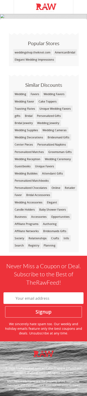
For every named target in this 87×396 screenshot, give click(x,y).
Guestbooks (23, 166)
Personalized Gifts (49, 116)
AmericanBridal (65, 52)
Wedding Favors (54, 94)
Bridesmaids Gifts (54, 231)
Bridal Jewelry (24, 123)
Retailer (70, 188)
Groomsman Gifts (60, 152)
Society (19, 238)
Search (19, 245)
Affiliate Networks (27, 231)
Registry (33, 245)
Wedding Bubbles (26, 173)
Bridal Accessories (38, 195)
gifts (17, 116)
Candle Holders (25, 210)
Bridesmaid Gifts (58, 137)
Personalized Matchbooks (32, 181)
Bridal (28, 116)
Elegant (52, 202)
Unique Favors (44, 166)
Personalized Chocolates (31, 188)
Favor (18, 195)
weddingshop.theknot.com (32, 52)
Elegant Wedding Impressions (34, 60)
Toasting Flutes (25, 109)
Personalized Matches (29, 152)
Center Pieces (24, 145)
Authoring (50, 224)
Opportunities (60, 217)
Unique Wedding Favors (55, 109)
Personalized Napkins (51, 145)
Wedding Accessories (28, 202)
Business (21, 217)
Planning (49, 245)
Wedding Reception (27, 159)
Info (66, 238)
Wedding (20, 94)
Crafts (55, 238)
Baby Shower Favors (52, 210)
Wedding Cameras (54, 130)
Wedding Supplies (26, 130)
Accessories (39, 217)
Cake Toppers (48, 101)
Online (56, 188)
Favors (35, 94)
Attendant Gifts (52, 173)
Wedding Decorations (29, 137)
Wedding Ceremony (58, 159)
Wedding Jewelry (48, 123)
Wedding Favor (24, 101)
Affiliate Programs (27, 224)
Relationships (38, 238)
